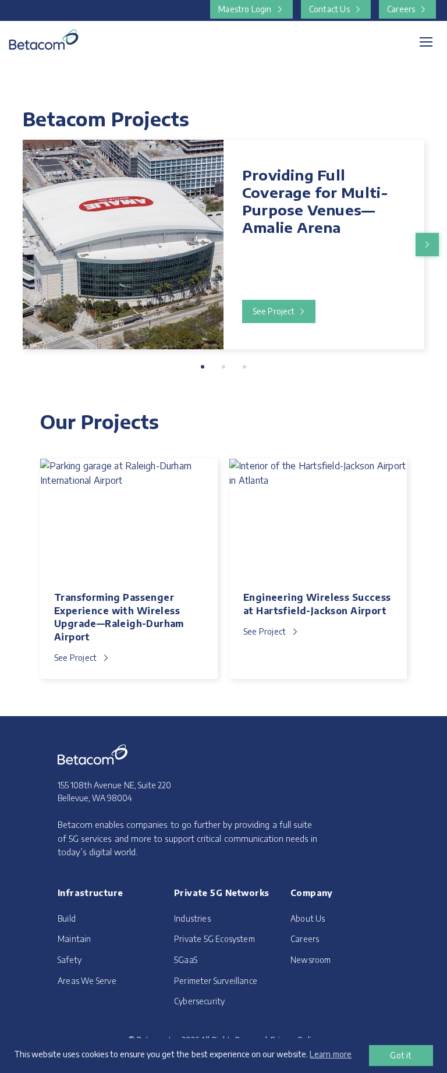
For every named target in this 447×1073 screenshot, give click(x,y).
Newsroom (310, 960)
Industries (192, 918)
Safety (69, 960)
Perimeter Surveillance (215, 980)
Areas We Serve (87, 980)
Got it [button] (400, 1055)
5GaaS (185, 960)
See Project (274, 311)
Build (67, 918)
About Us (307, 918)
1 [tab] (202, 367)
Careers (401, 9)
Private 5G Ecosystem (214, 939)
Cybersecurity (199, 1001)
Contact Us (329, 9)
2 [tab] (223, 367)
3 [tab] (244, 367)
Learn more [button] (331, 1054)
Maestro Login (244, 9)
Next (427, 244)
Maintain (74, 939)
